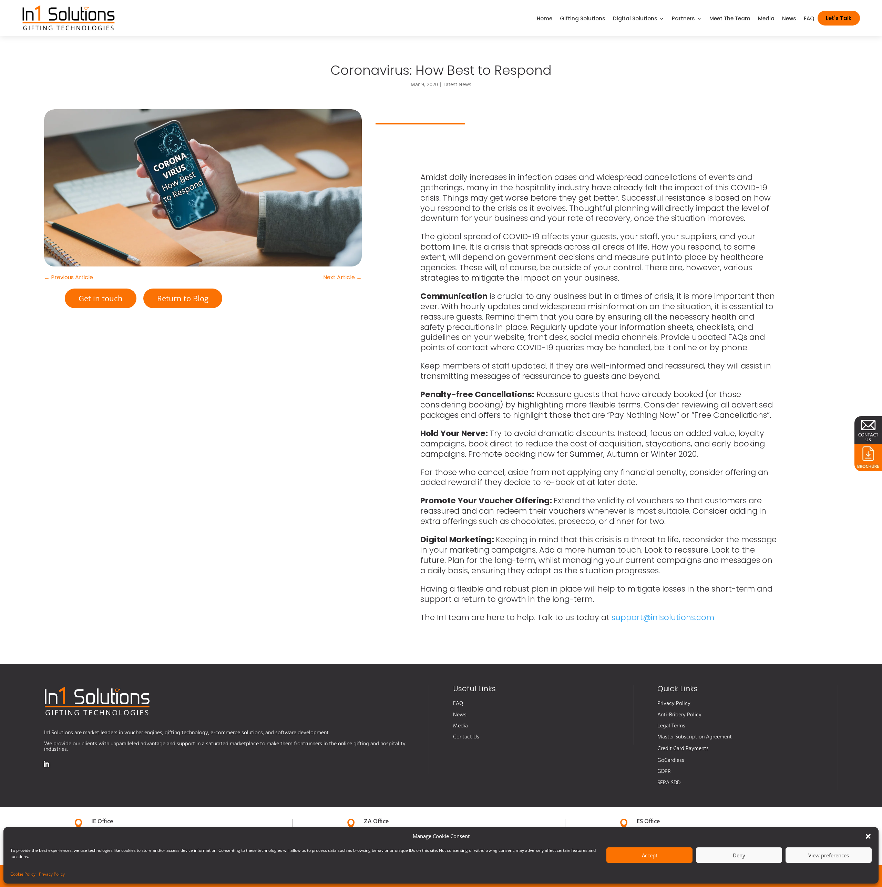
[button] (868, 836)
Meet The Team (729, 19)
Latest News (457, 84)
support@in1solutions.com (663, 617)
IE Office (102, 822)
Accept (649, 855)
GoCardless (670, 760)
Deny (739, 855)
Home (544, 19)
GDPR (664, 771)
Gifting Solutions (582, 19)
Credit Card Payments (683, 748)
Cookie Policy (22, 874)
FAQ (809, 19)
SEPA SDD (668, 782)
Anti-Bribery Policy (679, 714)
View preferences (828, 855)
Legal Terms (671, 726)
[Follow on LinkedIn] (46, 764)
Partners (683, 19)
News (789, 19)
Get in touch (101, 298)
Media (766, 19)
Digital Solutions (635, 19)
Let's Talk (839, 18)
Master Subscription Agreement (694, 737)
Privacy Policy (52, 874)
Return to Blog (182, 298)
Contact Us (466, 737)
